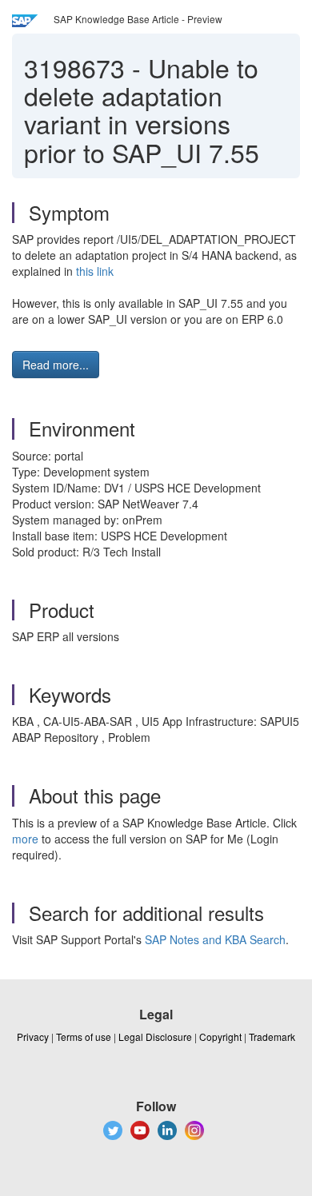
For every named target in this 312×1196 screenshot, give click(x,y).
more (25, 839)
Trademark (272, 1036)
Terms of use (83, 1036)
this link (95, 271)
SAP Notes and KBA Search (215, 939)
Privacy (33, 1036)
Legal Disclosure (155, 1036)
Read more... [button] (55, 365)
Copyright (220, 1036)
